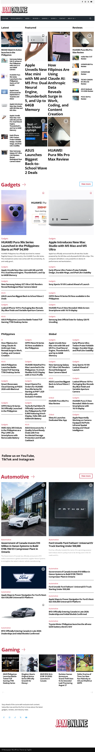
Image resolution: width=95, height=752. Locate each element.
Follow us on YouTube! (16, 726)
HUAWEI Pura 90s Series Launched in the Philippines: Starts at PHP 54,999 (16, 80)
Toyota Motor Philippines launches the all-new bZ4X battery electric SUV (70, 625)
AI (2, 340)
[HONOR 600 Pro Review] (75, 65)
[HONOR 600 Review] (75, 73)
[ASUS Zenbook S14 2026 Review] (75, 90)
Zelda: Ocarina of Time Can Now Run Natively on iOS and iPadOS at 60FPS (84, 678)
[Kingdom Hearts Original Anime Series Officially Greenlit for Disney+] (29, 663)
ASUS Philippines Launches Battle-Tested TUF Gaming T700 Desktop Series (21, 320)
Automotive (6, 539)
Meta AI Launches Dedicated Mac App (58, 419)
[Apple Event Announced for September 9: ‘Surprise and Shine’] (4, 92)
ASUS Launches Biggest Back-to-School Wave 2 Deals (36, 161)
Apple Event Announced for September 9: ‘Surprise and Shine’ (15, 94)
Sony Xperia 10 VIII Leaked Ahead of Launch (69, 284)
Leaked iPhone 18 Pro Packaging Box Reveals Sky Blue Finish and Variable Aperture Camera (22, 309)
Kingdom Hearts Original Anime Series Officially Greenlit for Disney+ (28, 678)
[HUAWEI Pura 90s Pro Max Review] (59, 131)
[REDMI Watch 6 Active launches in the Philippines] (12, 39)
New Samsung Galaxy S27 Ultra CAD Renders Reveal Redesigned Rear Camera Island (16, 156)
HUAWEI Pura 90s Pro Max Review (59, 155)
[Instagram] (85, 1)
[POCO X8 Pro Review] (75, 98)
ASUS (3, 293)
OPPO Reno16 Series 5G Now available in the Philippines (69, 297)
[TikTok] (15, 717)
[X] (88, 1)
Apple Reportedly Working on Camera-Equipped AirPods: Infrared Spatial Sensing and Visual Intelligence (82, 424)
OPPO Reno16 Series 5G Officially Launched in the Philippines (11, 408)
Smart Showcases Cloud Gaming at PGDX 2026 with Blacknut (11, 387)
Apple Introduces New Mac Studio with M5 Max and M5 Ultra (16, 107)
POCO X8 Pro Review (86, 98)
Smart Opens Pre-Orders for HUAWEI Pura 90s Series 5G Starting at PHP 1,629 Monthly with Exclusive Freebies (34, 390)
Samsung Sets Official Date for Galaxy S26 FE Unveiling (69, 320)
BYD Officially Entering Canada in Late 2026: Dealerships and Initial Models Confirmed (21, 632)
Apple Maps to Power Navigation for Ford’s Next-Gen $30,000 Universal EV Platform (23, 596)
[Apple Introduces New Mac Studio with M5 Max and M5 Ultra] (4, 105)
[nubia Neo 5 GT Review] (75, 58)
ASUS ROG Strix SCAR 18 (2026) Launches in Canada (46, 677)
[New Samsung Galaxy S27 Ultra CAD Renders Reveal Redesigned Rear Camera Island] (4, 152)
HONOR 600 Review (85, 73)
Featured (30, 27)
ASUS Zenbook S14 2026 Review (87, 90)
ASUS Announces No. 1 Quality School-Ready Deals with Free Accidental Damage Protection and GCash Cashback (35, 434)
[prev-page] (3, 692)
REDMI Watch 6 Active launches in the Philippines (11, 52)
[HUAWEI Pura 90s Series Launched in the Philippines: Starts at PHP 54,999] (4, 76)
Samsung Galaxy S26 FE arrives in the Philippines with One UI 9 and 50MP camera (16, 64)
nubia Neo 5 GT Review (86, 57)
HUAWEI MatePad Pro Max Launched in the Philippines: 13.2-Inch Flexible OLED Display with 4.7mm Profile (35, 369)
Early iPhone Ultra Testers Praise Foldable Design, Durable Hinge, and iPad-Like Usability (16, 140)
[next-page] (91, 692)
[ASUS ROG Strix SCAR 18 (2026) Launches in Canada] (47, 663)
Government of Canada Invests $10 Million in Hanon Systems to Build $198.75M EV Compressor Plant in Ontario (20, 547)
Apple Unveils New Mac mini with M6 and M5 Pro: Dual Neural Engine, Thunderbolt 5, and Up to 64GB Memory (16, 122)
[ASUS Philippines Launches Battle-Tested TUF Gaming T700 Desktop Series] (10, 663)
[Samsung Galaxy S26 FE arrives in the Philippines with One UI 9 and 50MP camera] (4, 60)
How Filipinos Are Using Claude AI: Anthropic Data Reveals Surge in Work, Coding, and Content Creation (58, 89)
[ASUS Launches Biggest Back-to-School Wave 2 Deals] (36, 131)
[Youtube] (91, 1)
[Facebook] (82, 1)
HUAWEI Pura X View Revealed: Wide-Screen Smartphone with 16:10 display (69, 309)
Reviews (77, 27)
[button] (90, 18)
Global (51, 398)
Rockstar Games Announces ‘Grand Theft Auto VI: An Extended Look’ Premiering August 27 (66, 679)
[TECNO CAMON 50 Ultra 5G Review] (75, 81)
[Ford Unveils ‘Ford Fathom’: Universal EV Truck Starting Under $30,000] (71, 509)
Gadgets (4, 238)
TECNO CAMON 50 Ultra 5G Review (87, 81)
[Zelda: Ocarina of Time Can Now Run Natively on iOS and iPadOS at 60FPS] (84, 663)
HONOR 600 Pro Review (87, 65)
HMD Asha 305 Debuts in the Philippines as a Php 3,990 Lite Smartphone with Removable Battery (11, 432)
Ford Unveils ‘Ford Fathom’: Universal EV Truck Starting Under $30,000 (71, 544)
